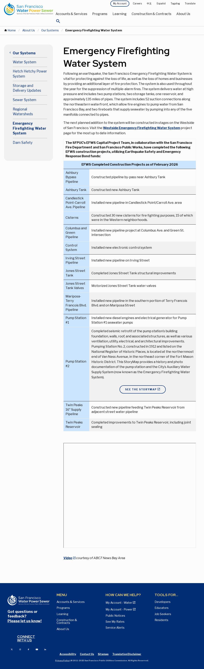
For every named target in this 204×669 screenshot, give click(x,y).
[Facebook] (28, 649)
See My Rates (115, 621)
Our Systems (50, 30)
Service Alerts (115, 627)
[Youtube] (37, 649)
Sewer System (24, 100)
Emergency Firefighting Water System (29, 128)
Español (161, 3)
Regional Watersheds (23, 111)
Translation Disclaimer (126, 654)
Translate (190, 3)
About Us (183, 14)
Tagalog (175, 3)
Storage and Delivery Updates (27, 88)
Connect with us (26, 638)
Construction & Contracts (151, 14)
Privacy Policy (62, 660)
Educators (162, 608)
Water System (24, 62)
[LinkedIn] (45, 649)
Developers (163, 602)
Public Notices (115, 615)
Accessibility (68, 654)
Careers (137, 3)
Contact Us (87, 654)
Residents (161, 620)
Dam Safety (22, 142)
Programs (99, 14)
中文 (149, 3)
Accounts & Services (71, 14)
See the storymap (141, 389)
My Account (120, 3)
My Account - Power (119, 609)
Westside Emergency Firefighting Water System (141, 128)
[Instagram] (20, 649)
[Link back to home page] (28, 9)
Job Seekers (163, 614)
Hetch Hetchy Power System (30, 73)
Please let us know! (25, 621)
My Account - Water (119, 602)
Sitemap (103, 654)
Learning (120, 14)
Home (12, 30)
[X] (12, 649)
